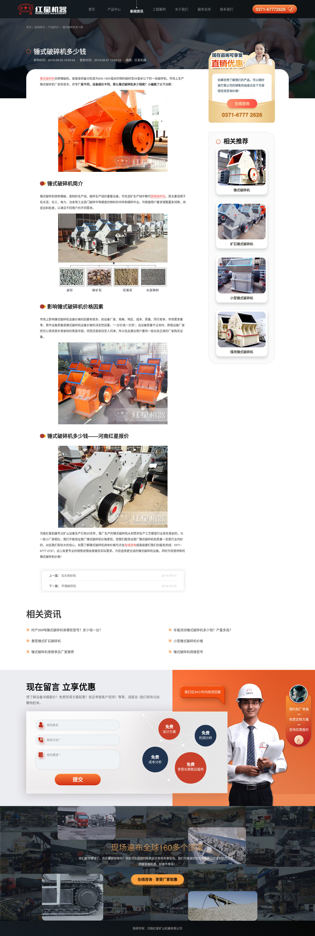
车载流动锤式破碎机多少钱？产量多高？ (203, 629)
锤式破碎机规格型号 (188, 651)
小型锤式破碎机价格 (188, 640)
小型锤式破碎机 (241, 298)
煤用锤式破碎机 (241, 351)
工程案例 (159, 9)
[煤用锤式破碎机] (242, 329)
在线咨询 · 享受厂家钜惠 (157, 879)
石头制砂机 (68, 575)
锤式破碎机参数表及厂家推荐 (52, 651)
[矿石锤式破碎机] (242, 222)
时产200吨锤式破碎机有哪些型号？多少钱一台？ (66, 629)
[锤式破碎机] (242, 167)
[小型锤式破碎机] (242, 275)
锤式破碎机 (47, 78)
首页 (91, 9)
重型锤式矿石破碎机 (46, 640)
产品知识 (53, 27)
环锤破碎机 (68, 586)
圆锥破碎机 (158, 196)
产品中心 (114, 9)
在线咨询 (242, 103)
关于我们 (181, 9)
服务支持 (204, 9)
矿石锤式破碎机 (241, 244)
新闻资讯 (136, 11)
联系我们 (226, 9)
